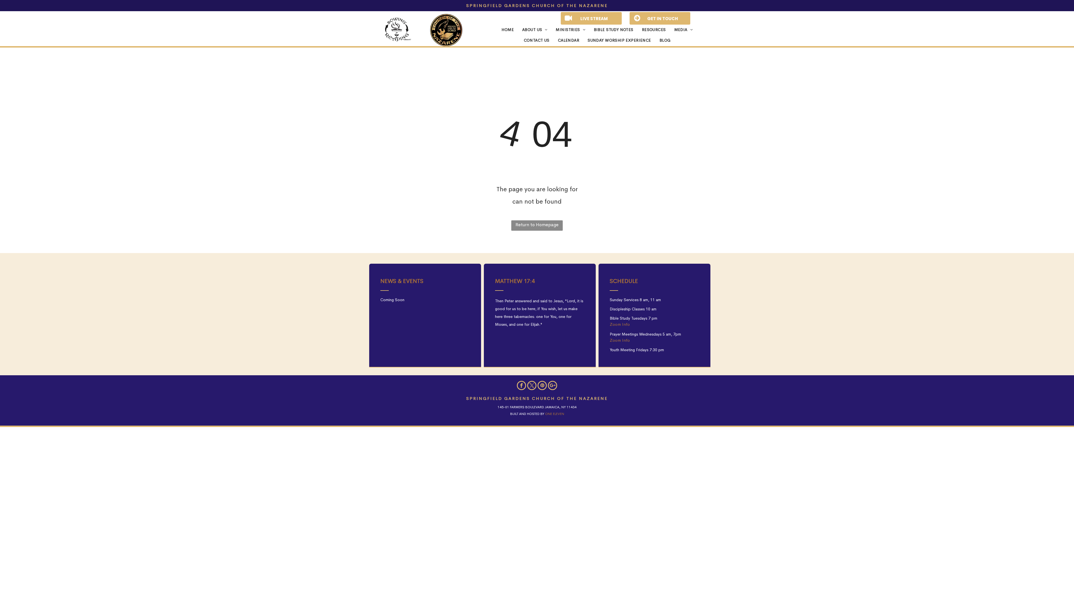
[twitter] (531, 386)
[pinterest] (542, 386)
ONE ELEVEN (554, 414)
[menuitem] (503, 30)
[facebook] (521, 386)
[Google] (552, 386)
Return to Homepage (537, 225)
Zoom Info (620, 324)
